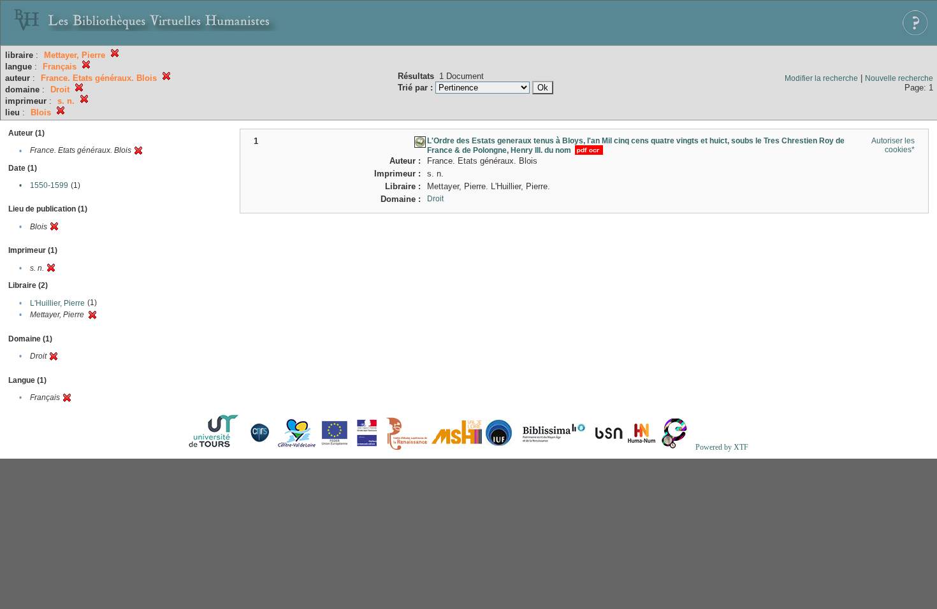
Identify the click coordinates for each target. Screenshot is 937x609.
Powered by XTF (721, 447)
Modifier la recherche (821, 78)
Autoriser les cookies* (893, 145)
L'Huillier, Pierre (57, 303)
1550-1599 (49, 185)
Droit (435, 198)
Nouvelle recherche (899, 78)
